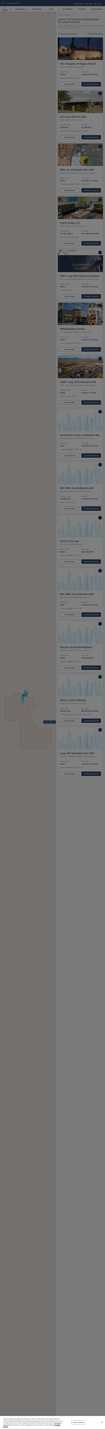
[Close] (101, 1422)
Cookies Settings (78, 1422)
